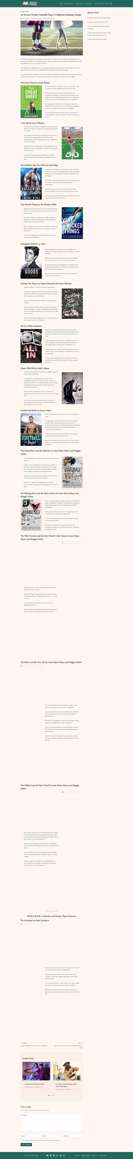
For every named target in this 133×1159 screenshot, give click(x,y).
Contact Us (94, 1155)
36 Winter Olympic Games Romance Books (99, 18)
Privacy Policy (103, 1155)
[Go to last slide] (25, 1078)
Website (66, 1136)
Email (45, 1136)
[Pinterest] (60, 1155)
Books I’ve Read (99, 3)
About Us (77, 1155)
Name (23, 1136)
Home (61, 3)
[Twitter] (57, 1155)
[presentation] (36, 1071)
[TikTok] (63, 1155)
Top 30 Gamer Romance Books (34, 1084)
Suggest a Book (85, 1155)
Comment (24, 1115)
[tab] (48, 1095)
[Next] (78, 1078)
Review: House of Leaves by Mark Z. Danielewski (34, 1044)
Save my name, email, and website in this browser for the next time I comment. (41, 1140)
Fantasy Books (79, 3)
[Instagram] (47, 1155)
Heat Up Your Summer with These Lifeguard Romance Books (68, 1045)
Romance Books (68, 3)
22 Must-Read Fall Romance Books (97, 39)
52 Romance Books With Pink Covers (98, 22)
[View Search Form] (111, 3)
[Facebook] (54, 1155)
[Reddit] (50, 1155)
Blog (106, 3)
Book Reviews (89, 3)
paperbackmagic (25, 18)
